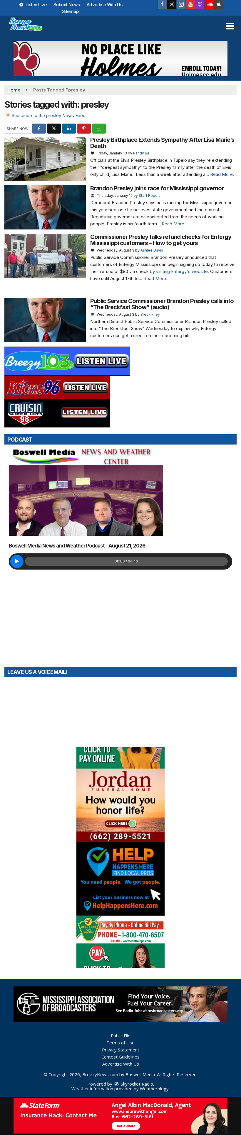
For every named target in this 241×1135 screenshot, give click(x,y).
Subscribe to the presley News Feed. (49, 115)
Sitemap (70, 11)
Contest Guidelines (120, 1057)
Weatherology (154, 1088)
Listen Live (35, 4)
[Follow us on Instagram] (181, 4)
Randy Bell (142, 153)
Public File (120, 1036)
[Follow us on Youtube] (190, 4)
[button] (230, 26)
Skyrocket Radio (136, 1084)
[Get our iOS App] (218, 4)
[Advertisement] (120, 58)
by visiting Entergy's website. (179, 271)
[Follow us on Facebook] (162, 4)
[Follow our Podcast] (199, 4)
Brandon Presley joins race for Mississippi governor (157, 188)
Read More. (222, 174)
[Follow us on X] (171, 4)
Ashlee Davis (151, 250)
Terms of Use (120, 1043)
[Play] (17, 561)
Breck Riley (150, 314)
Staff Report (149, 195)
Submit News (66, 4)
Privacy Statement (120, 1050)
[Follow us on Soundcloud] (209, 4)
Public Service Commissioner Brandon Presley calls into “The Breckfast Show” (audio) (162, 304)
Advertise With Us (105, 4)
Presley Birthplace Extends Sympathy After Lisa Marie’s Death (162, 142)
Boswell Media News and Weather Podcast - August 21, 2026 (77, 546)
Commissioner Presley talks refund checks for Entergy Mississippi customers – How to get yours (160, 240)
